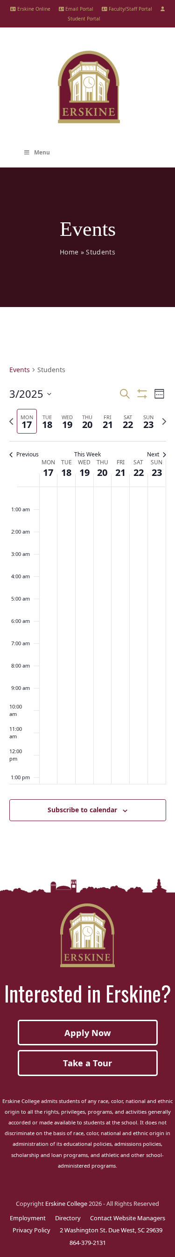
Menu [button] (42, 152)
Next (153, 454)
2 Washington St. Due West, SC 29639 (111, 1230)
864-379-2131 (88, 1242)
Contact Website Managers (127, 1218)
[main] (87, 604)
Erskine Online (33, 9)
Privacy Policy (31, 1230)
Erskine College (66, 1203)
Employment (28, 1218)
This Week (87, 454)
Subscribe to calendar (82, 809)
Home (69, 251)
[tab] (27, 421)
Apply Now (87, 1032)
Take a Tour (87, 1063)
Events (19, 369)
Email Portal (78, 9)
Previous (27, 454)
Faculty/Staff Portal (129, 9)
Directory (68, 1218)
